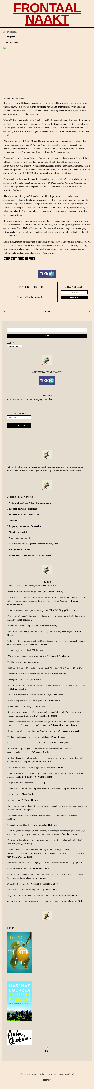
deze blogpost (31, 182)
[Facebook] (15, 258)
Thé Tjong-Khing (17, 98)
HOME (47, 311)
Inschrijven (18, 425)
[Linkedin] (22, 258)
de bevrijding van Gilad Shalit (48, 106)
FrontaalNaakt (47, 13)
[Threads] (26, 258)
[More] (33, 258)
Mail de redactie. (35, 297)
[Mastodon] (12, 258)
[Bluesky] (5, 258)
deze (42, 182)
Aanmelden (74, 297)
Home (47, 1080)
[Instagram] (19, 258)
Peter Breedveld (30, 286)
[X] (8, 258)
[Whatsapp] (30, 258)
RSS (47, 1050)
